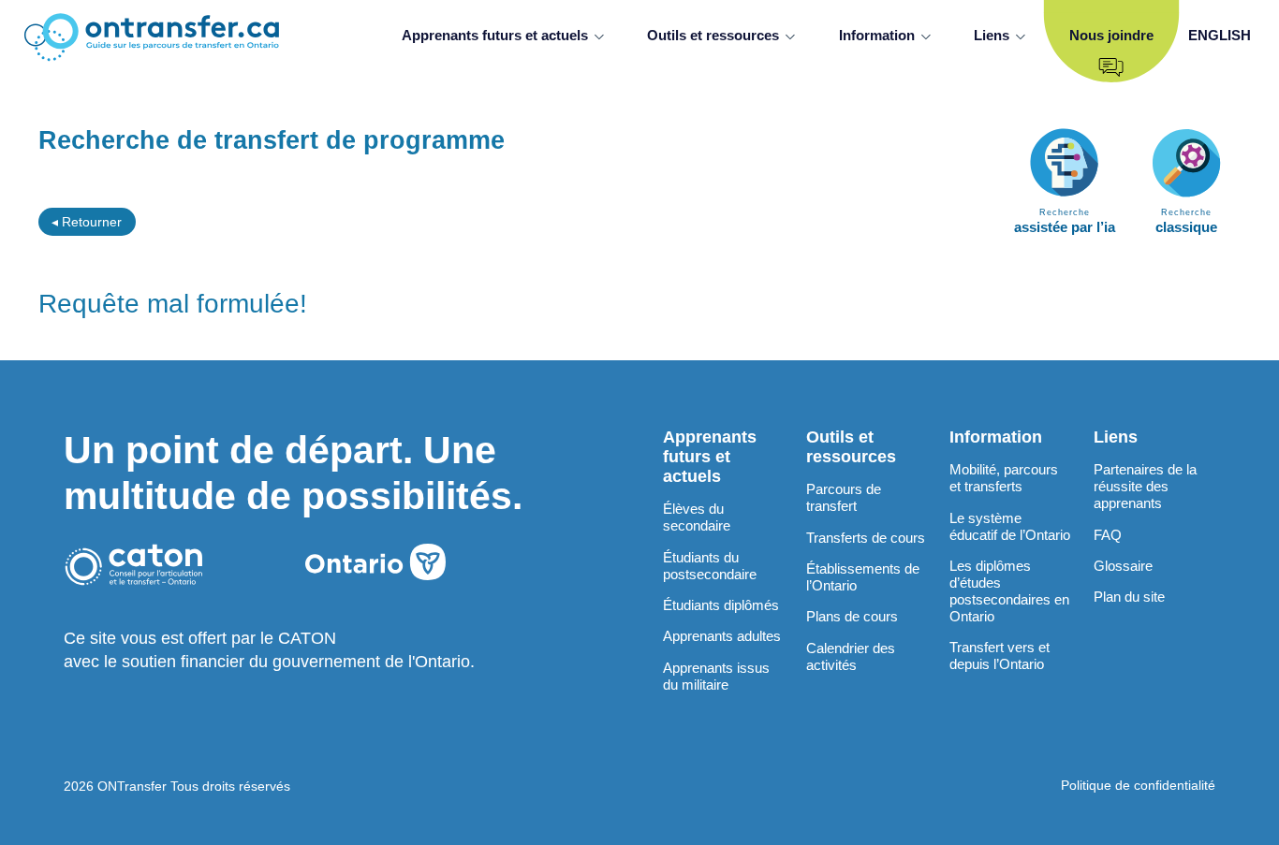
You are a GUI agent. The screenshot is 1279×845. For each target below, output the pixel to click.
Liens (991, 35)
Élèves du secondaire (696, 517)
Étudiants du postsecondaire (710, 565)
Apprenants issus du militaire (716, 676)
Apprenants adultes (722, 636)
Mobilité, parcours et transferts (1003, 477)
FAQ (1108, 535)
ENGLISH (1219, 35)
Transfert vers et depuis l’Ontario (999, 655)
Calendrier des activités (850, 656)
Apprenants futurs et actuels (495, 35)
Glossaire (1123, 566)
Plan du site (1129, 597)
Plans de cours (852, 616)
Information (877, 35)
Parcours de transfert (843, 497)
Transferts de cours (865, 538)
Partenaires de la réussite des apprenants (1145, 486)
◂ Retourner (86, 221)
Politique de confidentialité (1138, 785)
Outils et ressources (713, 35)
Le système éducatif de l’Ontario (1009, 526)
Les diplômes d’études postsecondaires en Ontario (1009, 591)
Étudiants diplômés (721, 605)
